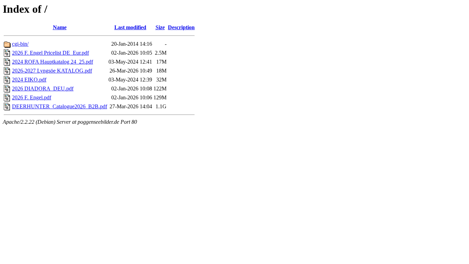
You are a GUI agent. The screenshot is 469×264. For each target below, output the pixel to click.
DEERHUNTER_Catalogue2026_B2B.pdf (59, 106)
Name (60, 27)
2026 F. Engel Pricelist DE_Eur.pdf (50, 53)
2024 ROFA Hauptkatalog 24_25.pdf (52, 62)
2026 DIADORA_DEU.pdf (42, 88)
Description (181, 27)
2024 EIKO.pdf (29, 79)
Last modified (130, 27)
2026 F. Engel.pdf (31, 97)
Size (160, 27)
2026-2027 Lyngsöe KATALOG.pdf (52, 71)
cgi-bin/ (20, 44)
